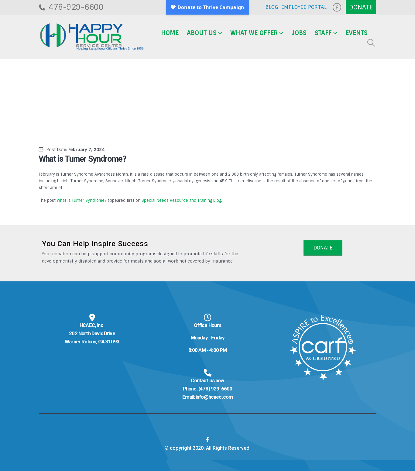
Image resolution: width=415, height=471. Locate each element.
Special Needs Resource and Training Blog (181, 200)
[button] (371, 43)
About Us (202, 33)
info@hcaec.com (214, 397)
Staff (323, 33)
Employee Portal (304, 7)
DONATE (323, 248)
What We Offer (254, 33)
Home (170, 33)
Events (356, 33)
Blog (272, 7)
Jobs (299, 33)
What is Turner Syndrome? (81, 200)
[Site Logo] (92, 37)
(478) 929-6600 (215, 389)
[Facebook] (337, 7)
